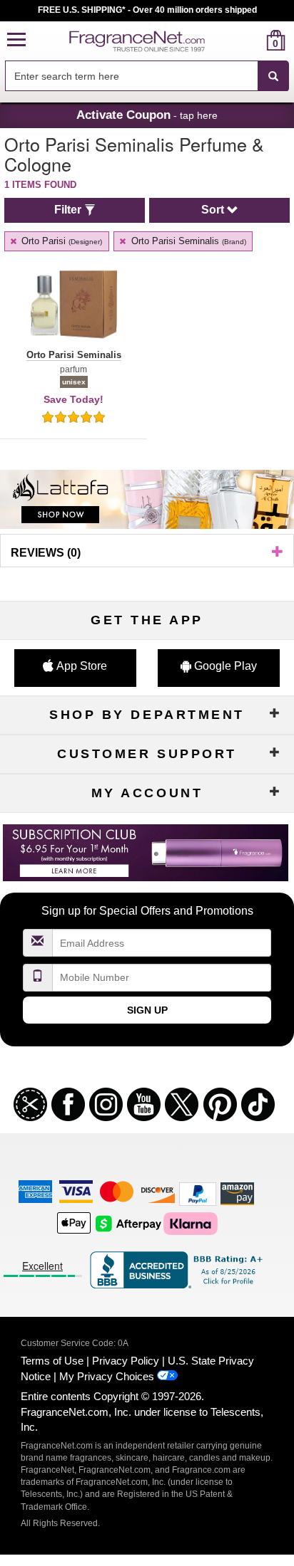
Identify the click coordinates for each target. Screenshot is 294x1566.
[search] (253, 40)
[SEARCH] (273, 76)
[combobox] (147, 76)
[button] (16, 40)
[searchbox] (131, 76)
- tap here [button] (147, 114)
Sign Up (147, 1010)
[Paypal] (197, 1193)
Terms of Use (52, 1361)
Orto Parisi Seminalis (187, 241)
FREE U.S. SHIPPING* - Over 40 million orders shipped (147, 10)
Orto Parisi (60, 241)
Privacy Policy (125, 1361)
